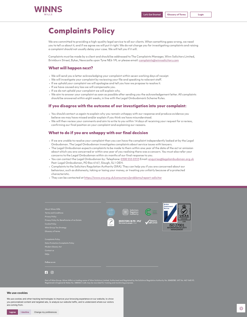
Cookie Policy (50, 224)
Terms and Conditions (54, 213)
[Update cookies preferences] (241, 308)
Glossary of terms (52, 231)
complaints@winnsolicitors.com (159, 60)
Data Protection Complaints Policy (59, 243)
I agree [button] (12, 312)
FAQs (47, 254)
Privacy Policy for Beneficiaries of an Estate (63, 220)
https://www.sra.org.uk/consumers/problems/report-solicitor (123, 178)
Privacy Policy (50, 217)
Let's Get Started (152, 15)
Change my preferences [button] (45, 312)
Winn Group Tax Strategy (55, 228)
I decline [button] (25, 312)
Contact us (49, 251)
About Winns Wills (52, 209)
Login (201, 15)
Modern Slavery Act (53, 247)
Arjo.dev (52, 299)
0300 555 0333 (130, 159)
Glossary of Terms (176, 15)
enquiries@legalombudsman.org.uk (171, 159)
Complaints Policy (52, 239)
